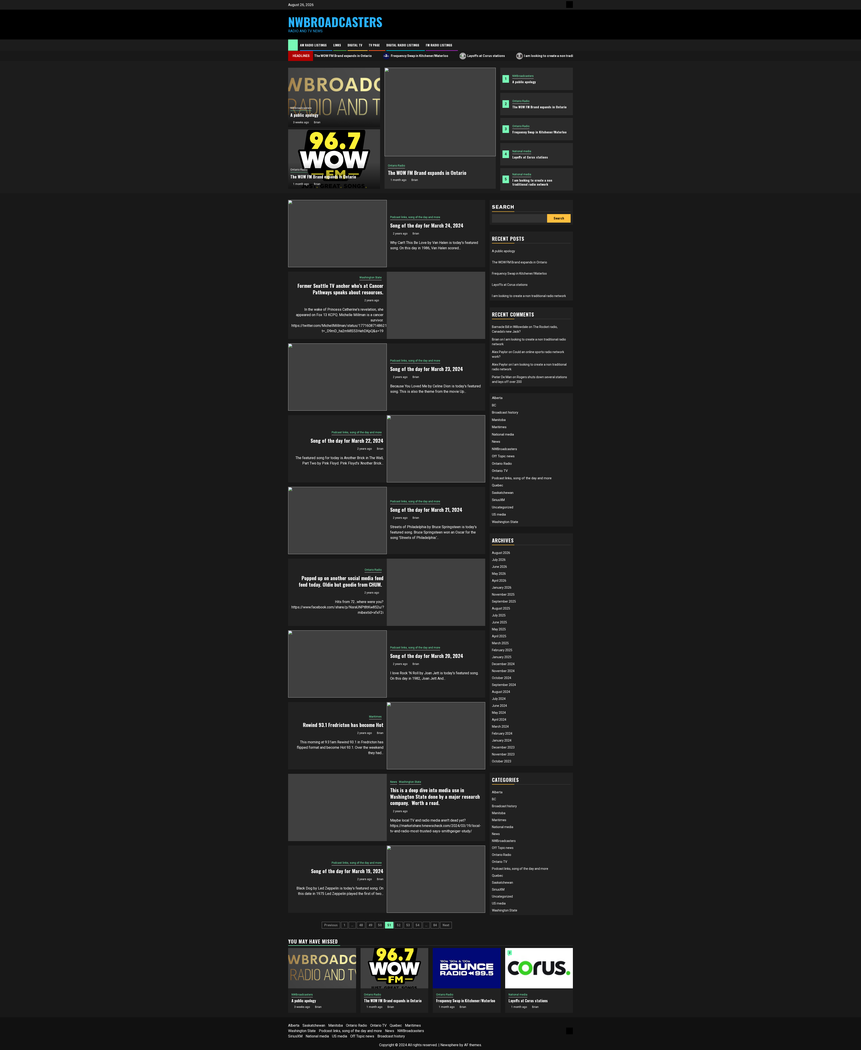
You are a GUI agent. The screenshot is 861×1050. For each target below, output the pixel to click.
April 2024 (499, 719)
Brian (414, 180)
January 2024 (501, 740)
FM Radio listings (439, 45)
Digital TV (355, 45)
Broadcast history (505, 412)
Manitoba (499, 420)
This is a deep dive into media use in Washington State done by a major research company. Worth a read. (435, 796)
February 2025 (502, 650)
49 (370, 925)
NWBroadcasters (335, 22)
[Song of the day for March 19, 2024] (436, 879)
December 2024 (503, 664)
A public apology (524, 81)
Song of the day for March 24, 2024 (426, 225)
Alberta (497, 398)
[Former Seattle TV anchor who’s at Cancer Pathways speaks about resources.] (436, 305)
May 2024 (499, 712)
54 (417, 925)
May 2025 (499, 629)
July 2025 (499, 615)
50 (380, 925)
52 (398, 925)
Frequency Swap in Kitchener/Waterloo (386, 56)
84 (435, 925)
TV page (374, 45)
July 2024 (499, 699)
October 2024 (501, 678)
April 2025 (499, 636)
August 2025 (501, 608)
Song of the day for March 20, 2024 (426, 655)
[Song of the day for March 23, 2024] (337, 377)
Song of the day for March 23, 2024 (426, 368)
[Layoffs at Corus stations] (539, 968)
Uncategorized (502, 507)
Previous (331, 925)
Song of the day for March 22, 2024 (347, 440)
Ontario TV (500, 471)
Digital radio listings (402, 45)
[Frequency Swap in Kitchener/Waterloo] (467, 968)
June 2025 (499, 622)
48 (361, 925)
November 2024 (503, 671)
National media (521, 151)
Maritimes (375, 716)
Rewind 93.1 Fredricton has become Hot (343, 724)
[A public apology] (322, 968)
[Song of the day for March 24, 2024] (337, 233)
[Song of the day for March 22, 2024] (436, 448)
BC (494, 405)
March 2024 (500, 726)
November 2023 (503, 754)
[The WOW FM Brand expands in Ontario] (440, 112)
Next (446, 925)
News (393, 781)
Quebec (497, 485)
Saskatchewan (502, 493)
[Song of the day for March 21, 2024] (337, 520)
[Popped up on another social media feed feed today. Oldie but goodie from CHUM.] (436, 592)
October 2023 (501, 761)
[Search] (569, 45)
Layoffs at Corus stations (453, 56)
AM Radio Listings (313, 45)
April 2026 (499, 580)
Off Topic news (503, 456)
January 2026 (501, 587)
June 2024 (499, 705)
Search (503, 207)
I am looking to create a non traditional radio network (530, 56)
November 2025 (503, 594)
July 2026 (499, 560)
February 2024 (502, 733)
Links (337, 45)
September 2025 (504, 601)
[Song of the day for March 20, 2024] (337, 664)
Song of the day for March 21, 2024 (426, 509)
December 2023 (503, 747)
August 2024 (501, 692)
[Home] (293, 45)
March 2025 (500, 643)
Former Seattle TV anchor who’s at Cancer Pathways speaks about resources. (340, 289)
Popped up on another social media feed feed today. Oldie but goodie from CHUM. (341, 581)
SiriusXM (498, 500)
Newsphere (449, 1045)
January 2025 (501, 657)
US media (499, 514)
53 (408, 925)
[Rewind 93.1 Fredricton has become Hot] (436, 735)
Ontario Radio (520, 101)
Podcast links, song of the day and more (415, 217)
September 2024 (504, 685)
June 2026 (499, 566)
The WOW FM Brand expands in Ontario (539, 106)
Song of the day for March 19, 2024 (347, 870)
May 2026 (499, 573)
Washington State (370, 277)
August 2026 (501, 553)
